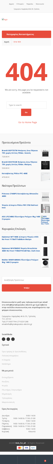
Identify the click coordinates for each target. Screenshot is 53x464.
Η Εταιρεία (20, 4)
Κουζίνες (5, 381)
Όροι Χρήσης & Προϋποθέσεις (14, 351)
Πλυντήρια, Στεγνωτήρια (12, 390)
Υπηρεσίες (29, 4)
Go (26, 112)
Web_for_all (20, 443)
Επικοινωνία (40, 4)
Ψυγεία (5, 385)
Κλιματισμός (7, 394)
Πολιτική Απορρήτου (10, 355)
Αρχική (11, 4)
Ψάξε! (26, 288)
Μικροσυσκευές (8, 402)
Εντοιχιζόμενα (7, 377)
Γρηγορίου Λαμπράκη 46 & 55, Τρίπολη (26, 9)
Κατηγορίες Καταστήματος (20, 34)
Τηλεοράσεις (7, 398)
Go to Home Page (27, 122)
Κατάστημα (6, 364)
